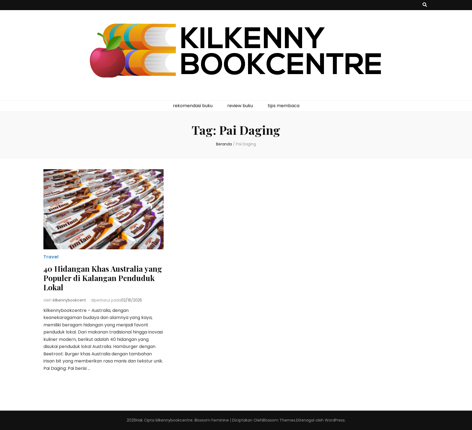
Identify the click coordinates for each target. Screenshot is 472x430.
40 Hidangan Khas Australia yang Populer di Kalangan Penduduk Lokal (102, 278)
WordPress (335, 420)
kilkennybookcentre (174, 420)
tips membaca (283, 106)
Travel (51, 257)
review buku (240, 106)
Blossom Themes (278, 420)
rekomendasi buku (193, 106)
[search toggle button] (425, 5)
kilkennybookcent (69, 300)
